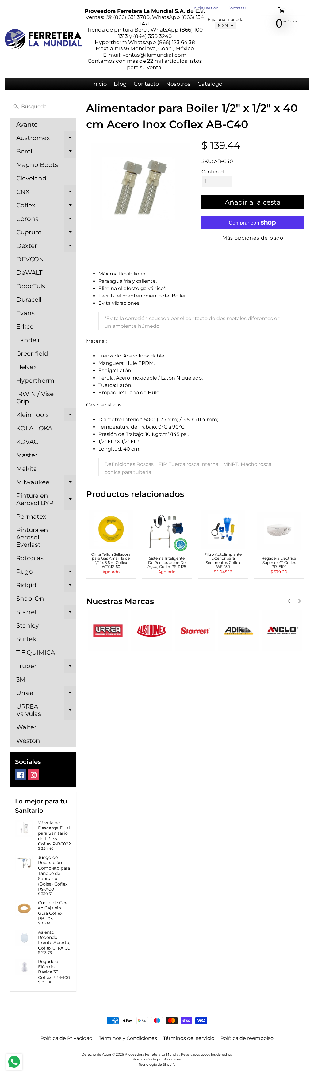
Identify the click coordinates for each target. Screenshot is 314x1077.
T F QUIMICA (35, 652)
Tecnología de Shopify (157, 1064)
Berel (46, 153)
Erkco (25, 326)
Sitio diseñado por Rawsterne (157, 1059)
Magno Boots (37, 164)
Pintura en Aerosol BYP (46, 499)
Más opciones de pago (252, 238)
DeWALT (29, 272)
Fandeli (27, 340)
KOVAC (27, 441)
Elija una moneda (225, 19)
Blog (120, 84)
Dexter (46, 247)
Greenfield (32, 353)
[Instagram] (33, 774)
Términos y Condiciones (128, 1038)
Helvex (26, 367)
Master (26, 455)
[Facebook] (20, 774)
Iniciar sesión (206, 8)
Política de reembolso (247, 1038)
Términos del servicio (188, 1038)
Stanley (27, 625)
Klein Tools (46, 416)
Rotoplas (30, 558)
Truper (46, 667)
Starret (46, 613)
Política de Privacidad (66, 1038)
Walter (26, 727)
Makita (26, 468)
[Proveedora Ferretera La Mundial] (43, 39)
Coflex (46, 207)
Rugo (46, 573)
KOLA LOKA (34, 428)
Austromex (46, 139)
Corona (46, 220)
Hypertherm (35, 380)
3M (20, 679)
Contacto (146, 84)
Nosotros (178, 84)
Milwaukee (46, 483)
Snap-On (30, 598)
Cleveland (31, 178)
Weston (28, 740)
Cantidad (212, 172)
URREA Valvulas (46, 710)
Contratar (237, 8)
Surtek (26, 639)
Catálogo (209, 84)
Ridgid (46, 586)
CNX (46, 193)
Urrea (46, 694)
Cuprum (46, 234)
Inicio (99, 84)
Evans (25, 313)
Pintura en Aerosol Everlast (32, 537)
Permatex (31, 516)
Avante (27, 124)
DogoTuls (30, 286)
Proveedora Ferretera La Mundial (152, 1054)
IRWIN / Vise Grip (35, 397)
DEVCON (30, 259)
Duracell (28, 299)
